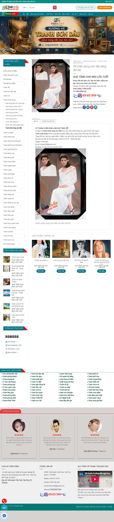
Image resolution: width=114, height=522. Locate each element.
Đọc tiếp (41, 271)
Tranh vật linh (8, 232)
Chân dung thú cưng (10, 75)
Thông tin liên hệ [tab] (48, 121)
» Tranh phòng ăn (8, 379)
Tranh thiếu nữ (8, 199)
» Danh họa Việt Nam (66, 395)
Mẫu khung (66, 14)
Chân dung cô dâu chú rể (13, 106)
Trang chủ (77, 61)
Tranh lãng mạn (9, 153)
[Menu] (27, 14)
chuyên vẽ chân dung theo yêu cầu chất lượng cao (101, 262)
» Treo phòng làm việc (10, 374)
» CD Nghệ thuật (64, 398)
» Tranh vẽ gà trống (94, 379)
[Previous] (32, 258)
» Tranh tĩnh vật (35, 387)
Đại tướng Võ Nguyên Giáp (81, 261)
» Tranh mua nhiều (94, 393)
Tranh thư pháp (8, 207)
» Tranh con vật (35, 401)
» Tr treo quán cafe (8, 387)
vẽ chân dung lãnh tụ (41, 260)
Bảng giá (58, 14)
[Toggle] (24, 79)
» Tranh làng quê (8, 393)
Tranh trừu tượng (9, 228)
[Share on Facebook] (84, 107)
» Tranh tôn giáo (36, 376)
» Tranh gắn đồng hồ (37, 385)
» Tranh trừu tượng (8, 390)
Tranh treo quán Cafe (11, 223)
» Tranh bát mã (64, 390)
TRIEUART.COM (55, 490)
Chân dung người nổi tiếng (14, 115)
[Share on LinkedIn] (95, 107)
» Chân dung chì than (66, 382)
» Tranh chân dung (65, 374)
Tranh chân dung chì (11, 122)
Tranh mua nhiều (9, 162)
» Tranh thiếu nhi (93, 382)
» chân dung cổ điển (66, 379)
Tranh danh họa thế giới (11, 141)
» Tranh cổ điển (35, 382)
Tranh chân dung (9, 100)
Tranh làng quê (8, 157)
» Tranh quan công (94, 398)
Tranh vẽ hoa (8, 236)
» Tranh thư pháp (36, 393)
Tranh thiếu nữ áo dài (11, 203)
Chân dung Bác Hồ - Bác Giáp (14, 103)
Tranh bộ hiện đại (9, 92)
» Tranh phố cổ (92, 374)
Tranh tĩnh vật (8, 215)
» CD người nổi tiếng (66, 376)
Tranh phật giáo (9, 174)
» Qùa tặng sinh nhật (94, 395)
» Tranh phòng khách (9, 376)
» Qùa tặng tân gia (65, 401)
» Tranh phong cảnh (9, 398)
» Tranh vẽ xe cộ (93, 385)
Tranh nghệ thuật (9, 166)
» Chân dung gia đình (94, 401)
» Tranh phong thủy (9, 395)
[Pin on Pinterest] (92, 107)
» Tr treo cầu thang (8, 382)
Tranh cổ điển (8, 133)
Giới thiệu (50, 14)
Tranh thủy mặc (9, 211)
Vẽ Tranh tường (9, 244)
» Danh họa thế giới (66, 393)
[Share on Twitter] (88, 107)
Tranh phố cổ (8, 178)
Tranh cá (6, 96)
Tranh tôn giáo (8, 219)
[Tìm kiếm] (23, 14)
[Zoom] (35, 110)
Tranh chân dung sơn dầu (13, 128)
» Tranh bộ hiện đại (37, 374)
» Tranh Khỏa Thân (8, 401)
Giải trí (74, 14)
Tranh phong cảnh (9, 186)
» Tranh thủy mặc (36, 395)
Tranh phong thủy (9, 190)
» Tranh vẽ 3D (63, 385)
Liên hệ (90, 14)
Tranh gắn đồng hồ (10, 149)
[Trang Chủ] (11, 14)
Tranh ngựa (7, 170)
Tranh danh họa (9, 137)
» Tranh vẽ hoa (35, 390)
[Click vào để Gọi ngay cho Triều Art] (92, 95)
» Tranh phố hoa (93, 376)
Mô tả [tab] (36, 121)
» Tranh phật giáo (36, 379)
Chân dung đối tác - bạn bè (14, 109)
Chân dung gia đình (11, 112)
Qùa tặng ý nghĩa (9, 83)
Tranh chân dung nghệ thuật (14, 125)
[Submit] (55, 7)
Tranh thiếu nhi (8, 194)
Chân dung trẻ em (11, 119)
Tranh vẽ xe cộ (8, 240)
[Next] (110, 258)
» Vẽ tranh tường (93, 387)
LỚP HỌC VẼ (82, 14)
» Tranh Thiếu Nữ (36, 398)
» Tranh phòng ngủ (8, 385)
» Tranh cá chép (64, 387)
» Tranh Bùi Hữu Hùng (95, 390)
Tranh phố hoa (8, 182)
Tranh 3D (6, 87)
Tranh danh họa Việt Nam (12, 145)
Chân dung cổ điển (10, 71)
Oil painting (7, 79)
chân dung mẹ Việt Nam (61, 260)
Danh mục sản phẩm (36, 14)
